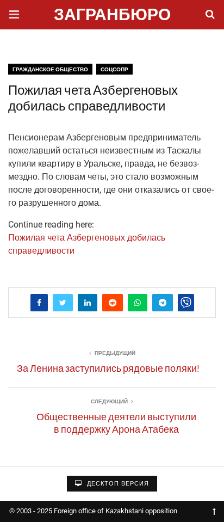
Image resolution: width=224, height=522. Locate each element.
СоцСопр (114, 69)
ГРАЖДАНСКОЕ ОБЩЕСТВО (50, 69)
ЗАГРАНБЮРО (112, 16)
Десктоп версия (117, 483)
